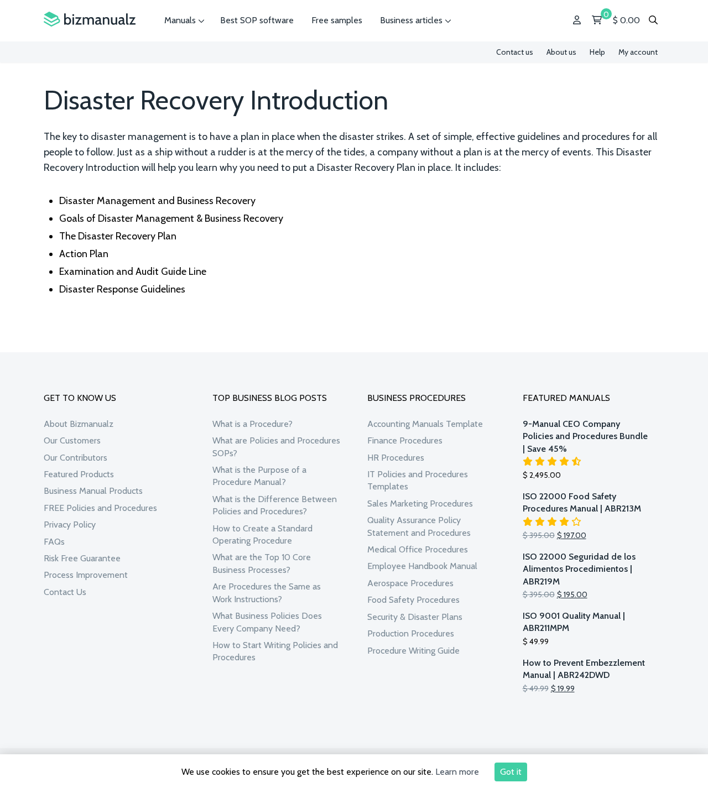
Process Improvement (86, 575)
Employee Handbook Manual (422, 566)
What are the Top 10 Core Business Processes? (261, 563)
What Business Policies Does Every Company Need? (267, 621)
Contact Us (65, 592)
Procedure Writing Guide (413, 650)
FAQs (54, 541)
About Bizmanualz (78, 424)
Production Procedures (410, 633)
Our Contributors (75, 457)
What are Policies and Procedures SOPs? (276, 446)
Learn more (457, 771)
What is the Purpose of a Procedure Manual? (259, 476)
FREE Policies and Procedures (100, 508)
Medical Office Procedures (417, 549)
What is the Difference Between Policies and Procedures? (274, 505)
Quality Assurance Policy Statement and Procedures (419, 526)
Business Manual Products (93, 491)
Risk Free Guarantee (82, 558)
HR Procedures (395, 457)
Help (597, 52)
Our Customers (72, 440)
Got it (511, 771)
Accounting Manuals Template (425, 424)
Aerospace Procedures (410, 583)
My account (638, 52)
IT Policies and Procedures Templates (417, 480)
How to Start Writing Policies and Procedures (275, 651)
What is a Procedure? (252, 424)
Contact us (514, 52)
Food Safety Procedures (413, 599)
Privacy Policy (70, 524)
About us (561, 52)
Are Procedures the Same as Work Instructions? (266, 592)
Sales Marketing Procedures (420, 503)
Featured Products (79, 474)
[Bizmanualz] (90, 19)
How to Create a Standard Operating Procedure (262, 534)
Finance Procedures (404, 440)
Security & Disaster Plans (414, 617)
